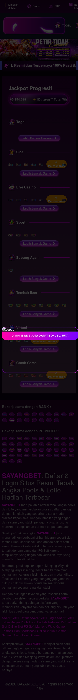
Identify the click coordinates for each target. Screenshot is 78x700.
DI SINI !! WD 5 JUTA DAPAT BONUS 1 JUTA (40, 335)
